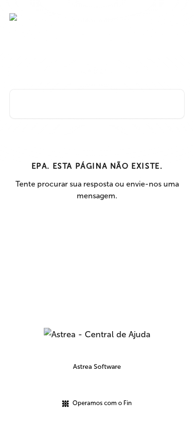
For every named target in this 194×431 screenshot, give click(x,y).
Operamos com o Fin (102, 403)
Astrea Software (97, 367)
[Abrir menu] (176, 17)
